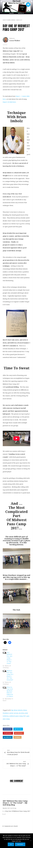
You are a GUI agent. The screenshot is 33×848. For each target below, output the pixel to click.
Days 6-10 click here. (9, 102)
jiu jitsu (21, 713)
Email (18, 737)
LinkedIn (8, 737)
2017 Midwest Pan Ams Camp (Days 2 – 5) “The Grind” (9, 658)
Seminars (13, 20)
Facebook (8, 729)
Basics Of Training (7, 20)
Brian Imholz (18, 710)
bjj (12, 710)
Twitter (18, 729)
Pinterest (8, 733)
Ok (11, 844)
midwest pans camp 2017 (17, 716)
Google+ (19, 733)
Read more (20, 844)
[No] (31, 841)
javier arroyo (14, 713)
